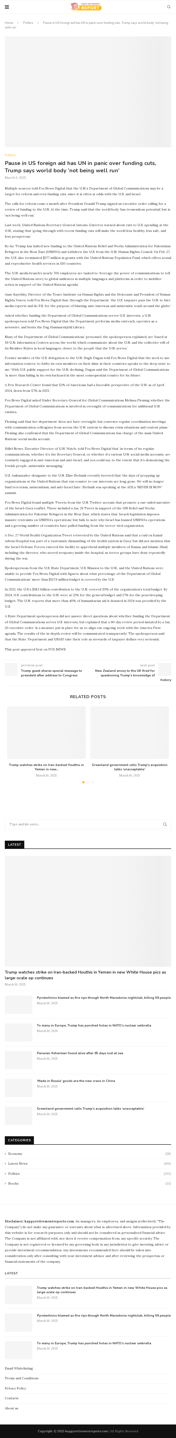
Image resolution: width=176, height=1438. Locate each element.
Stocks (89, 1183)
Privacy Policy (15, 1388)
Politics (28, 23)
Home (9, 23)
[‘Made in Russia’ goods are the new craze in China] (18, 1088)
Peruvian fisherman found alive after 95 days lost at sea (80, 1053)
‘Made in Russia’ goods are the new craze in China (76, 1081)
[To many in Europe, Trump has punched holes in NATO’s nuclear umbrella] (18, 1032)
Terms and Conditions (21, 1378)
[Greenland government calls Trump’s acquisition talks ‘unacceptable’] (129, 732)
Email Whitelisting (19, 1368)
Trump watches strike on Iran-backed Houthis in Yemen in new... (46, 767)
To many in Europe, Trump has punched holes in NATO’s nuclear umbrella (94, 1025)
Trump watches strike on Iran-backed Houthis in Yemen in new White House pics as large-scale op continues (85, 975)
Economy (89, 1154)
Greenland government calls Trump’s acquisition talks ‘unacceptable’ (130, 767)
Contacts (12, 1398)
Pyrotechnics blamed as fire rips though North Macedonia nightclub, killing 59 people (104, 998)
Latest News (89, 1163)
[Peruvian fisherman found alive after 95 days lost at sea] (18, 1060)
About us (11, 1408)
